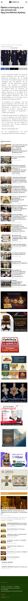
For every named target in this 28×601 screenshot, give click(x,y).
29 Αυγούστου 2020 (12, 537)
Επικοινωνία (9, 586)
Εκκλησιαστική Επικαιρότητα (8, 44)
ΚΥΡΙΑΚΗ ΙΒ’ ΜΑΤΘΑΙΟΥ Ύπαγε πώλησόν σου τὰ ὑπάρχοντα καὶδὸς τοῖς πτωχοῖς (17, 524)
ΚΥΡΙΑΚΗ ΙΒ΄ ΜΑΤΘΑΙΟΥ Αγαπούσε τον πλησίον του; (14, 566)
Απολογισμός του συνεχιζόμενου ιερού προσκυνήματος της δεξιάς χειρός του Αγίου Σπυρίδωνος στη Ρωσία (19, 228)
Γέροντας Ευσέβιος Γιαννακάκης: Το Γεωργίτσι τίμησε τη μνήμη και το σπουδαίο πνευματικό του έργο (19, 217)
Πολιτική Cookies (4, 589)
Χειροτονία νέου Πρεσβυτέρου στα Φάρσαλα (19, 262)
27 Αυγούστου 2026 (17, 154)
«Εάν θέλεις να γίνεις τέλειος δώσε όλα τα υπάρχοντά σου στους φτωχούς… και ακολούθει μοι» (14, 512)
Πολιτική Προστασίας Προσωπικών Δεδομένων (10, 588)
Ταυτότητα (3, 586)
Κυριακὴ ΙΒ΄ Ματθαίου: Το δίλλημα (16, 529)
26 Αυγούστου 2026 (17, 278)
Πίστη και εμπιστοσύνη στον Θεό (18, 157)
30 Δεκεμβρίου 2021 (5, 48)
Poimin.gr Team (14, 48)
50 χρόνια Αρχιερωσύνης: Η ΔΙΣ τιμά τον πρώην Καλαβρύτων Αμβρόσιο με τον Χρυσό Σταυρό (19, 208)
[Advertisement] (14, 29)
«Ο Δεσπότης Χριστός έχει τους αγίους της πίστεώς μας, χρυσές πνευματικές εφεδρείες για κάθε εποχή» (19, 180)
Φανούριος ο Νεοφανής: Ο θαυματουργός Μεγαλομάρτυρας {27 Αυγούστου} (19, 199)
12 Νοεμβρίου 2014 (6, 564)
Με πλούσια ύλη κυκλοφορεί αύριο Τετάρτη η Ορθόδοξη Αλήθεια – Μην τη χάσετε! (19, 238)
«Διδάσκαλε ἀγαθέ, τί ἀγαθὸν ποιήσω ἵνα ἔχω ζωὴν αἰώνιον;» (16, 535)
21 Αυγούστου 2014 (6, 568)
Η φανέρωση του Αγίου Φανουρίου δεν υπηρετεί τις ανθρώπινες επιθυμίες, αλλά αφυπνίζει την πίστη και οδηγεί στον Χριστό (19, 189)
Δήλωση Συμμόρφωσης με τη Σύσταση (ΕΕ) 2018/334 (11, 591)
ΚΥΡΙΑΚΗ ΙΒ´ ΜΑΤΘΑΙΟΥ (7, 562)
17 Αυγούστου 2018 (12, 558)
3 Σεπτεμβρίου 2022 (5, 515)
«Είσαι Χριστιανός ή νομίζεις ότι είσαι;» (15, 546)
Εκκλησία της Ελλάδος (6, 157)
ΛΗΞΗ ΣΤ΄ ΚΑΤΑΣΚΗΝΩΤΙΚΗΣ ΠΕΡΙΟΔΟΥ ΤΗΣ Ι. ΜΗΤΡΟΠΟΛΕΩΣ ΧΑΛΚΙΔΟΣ (19, 283)
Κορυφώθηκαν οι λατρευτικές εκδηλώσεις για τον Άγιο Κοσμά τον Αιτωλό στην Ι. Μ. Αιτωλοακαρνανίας (19, 273)
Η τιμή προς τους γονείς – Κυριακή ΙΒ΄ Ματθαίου (16, 540)
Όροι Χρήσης (16, 586)
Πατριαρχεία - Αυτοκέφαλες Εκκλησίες (4, 146)
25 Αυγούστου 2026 (17, 241)
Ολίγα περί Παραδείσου (13, 557)
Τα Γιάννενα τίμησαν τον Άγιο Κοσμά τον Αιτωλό (19, 253)
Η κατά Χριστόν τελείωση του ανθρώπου (17, 551)
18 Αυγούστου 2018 (12, 553)
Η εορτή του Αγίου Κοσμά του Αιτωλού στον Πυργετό (19, 245)
